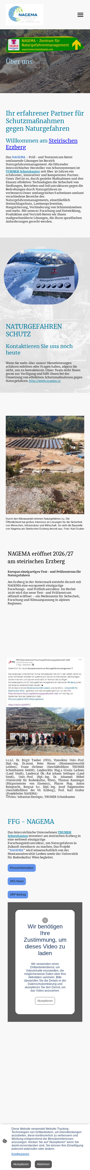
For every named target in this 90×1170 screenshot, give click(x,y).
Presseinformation (22, 868)
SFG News (17, 881)
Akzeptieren (45, 1001)
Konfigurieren (20, 1154)
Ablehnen (43, 1164)
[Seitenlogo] (24, 14)
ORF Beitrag (18, 894)
